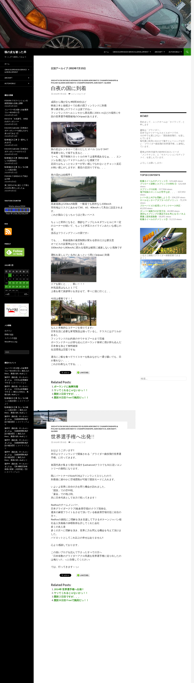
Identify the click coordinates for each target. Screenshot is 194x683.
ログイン (8, 331)
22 (10, 286)
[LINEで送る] (83, 372)
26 (24, 286)
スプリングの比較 (148, 189)
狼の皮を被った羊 (15, 52)
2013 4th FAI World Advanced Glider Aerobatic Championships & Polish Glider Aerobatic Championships (84, 81)
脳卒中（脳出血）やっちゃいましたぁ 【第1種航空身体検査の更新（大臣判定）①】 (16, 466)
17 (17, 283)
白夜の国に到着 (68, 88)
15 (10, 283)
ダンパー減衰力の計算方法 (153, 211)
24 (17, 286)
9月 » (26, 294)
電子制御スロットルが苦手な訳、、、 (158, 192)
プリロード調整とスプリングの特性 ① (158, 183)
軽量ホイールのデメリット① (154, 181)
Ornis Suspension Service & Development (131, 52)
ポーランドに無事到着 (66, 386)
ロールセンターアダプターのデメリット (159, 200)
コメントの (11, 338)
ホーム (106, 52)
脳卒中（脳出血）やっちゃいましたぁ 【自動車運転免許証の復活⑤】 (16, 419)
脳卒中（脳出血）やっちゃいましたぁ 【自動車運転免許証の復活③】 (16, 443)
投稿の (9, 334)
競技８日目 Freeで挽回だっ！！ (71, 397)
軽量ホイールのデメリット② (154, 219)
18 (20, 283)
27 (27, 286)
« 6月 (7, 294)
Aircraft (159, 52)
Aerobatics (100, 429)
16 (13, 283)
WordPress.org (11, 342)
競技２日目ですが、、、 (67, 393)
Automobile (174, 52)
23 (13, 286)
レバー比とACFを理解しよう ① (155, 197)
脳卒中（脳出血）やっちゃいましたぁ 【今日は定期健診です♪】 (16, 380)
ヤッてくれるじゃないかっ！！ (71, 390)
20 (27, 283)
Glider (107, 83)
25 (20, 286)
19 (24, 283)
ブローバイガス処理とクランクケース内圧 (160, 205)
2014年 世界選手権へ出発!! (69, 589)
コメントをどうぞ (78, 94)
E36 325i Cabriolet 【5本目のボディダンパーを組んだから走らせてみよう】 (16, 130)
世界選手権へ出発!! (72, 436)
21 (6, 286)
